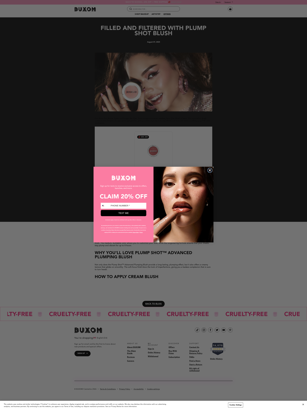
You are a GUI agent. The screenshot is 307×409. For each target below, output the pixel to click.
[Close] (303, 404)
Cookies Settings (236, 405)
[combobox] (105, 206)
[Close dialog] (210, 170)
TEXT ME (123, 213)
